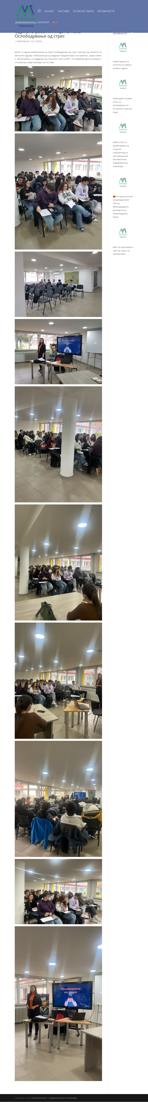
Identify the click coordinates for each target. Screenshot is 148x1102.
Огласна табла (83, 11)
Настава (63, 11)
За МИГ (49, 11)
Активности (106, 11)
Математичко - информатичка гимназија (54, 1098)
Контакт (43, 22)
